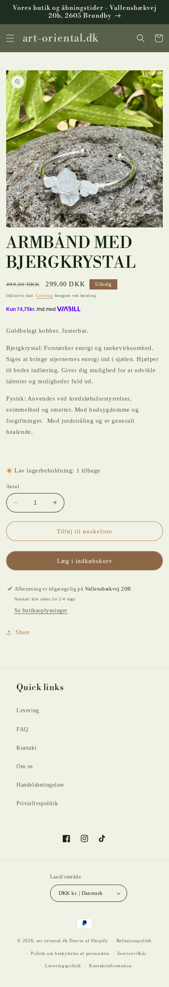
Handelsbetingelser (40, 785)
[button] (10, 38)
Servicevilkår (131, 953)
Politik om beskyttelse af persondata (70, 953)
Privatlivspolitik (37, 803)
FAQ (22, 729)
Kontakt (26, 748)
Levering (44, 295)
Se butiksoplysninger (41, 610)
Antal (12, 486)
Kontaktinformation (110, 965)
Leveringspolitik (63, 965)
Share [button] (23, 632)
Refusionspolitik (134, 940)
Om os (24, 766)
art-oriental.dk (52, 940)
